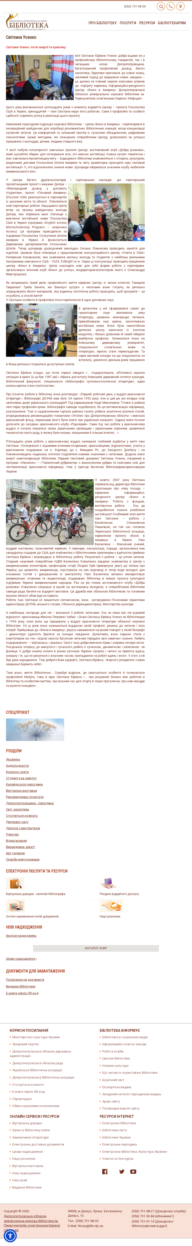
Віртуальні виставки (21, 790)
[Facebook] (104, 1172)
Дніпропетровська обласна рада (37, 1063)
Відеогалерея (16, 840)
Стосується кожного (22, 816)
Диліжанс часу (17, 822)
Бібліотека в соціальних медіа (125, 1037)
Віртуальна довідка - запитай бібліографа (35, 894)
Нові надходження (26, 1173)
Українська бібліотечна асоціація (37, 1070)
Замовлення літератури (30, 1137)
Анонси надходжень (21, 936)
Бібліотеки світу (114, 1130)
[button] (10, 1235)
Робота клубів (113, 1051)
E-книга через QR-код (22, 993)
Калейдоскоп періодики (24, 784)
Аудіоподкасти (17, 766)
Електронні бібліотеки (119, 1123)
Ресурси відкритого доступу (119, 894)
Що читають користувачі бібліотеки (130, 1072)
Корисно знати (17, 772)
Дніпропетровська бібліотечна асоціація (43, 1077)
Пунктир (12, 834)
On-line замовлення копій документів (32, 916)
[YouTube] (132, 1172)
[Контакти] (170, 6)
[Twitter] (120, 1172)
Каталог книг (96, 948)
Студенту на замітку (21, 778)
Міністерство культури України (36, 1037)
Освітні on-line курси (117, 1158)
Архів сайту (111, 1101)
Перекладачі (22, 1099)
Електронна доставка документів (38, 1144)
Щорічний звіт (113, 1080)
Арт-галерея (15, 853)
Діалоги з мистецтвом (23, 828)
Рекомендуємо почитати (25, 797)
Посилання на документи (25, 980)
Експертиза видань (117, 1087)
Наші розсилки (110, 916)
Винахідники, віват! (20, 847)
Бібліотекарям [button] (172, 23)
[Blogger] (112, 1172)
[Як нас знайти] (180, 6)
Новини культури (115, 1066)
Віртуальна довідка (27, 1123)
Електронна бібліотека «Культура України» (134, 1152)
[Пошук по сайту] (161, 6)
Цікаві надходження (21, 958)
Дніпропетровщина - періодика (30, 803)
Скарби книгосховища (23, 859)
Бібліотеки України (116, 1137)
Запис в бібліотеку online (31, 1130)
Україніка (13, 759)
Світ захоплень (17, 809)
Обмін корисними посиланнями (36, 1106)
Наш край (19, 1180)
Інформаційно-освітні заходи (124, 1044)
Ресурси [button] (147, 23)
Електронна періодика (119, 1144)
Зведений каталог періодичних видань (131, 1094)
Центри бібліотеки (116, 1058)
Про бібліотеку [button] (102, 23)
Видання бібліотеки (20, 986)
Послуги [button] (128, 23)
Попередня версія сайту (120, 1108)
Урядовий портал (25, 1044)
